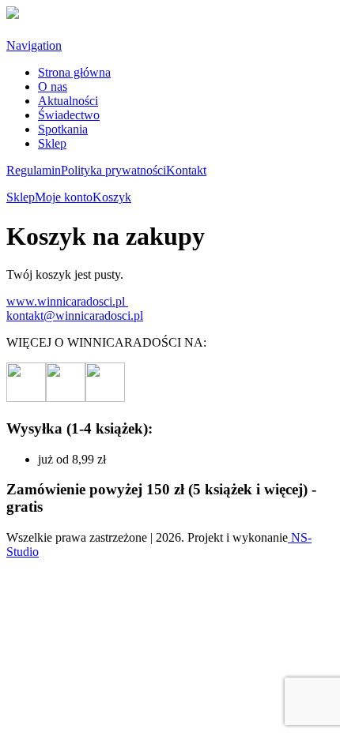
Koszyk (112, 197)
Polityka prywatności (113, 170)
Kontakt (186, 170)
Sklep (52, 143)
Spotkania (63, 129)
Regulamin (33, 170)
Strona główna (74, 72)
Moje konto (64, 197)
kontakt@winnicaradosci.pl (74, 315)
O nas (52, 86)
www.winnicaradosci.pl (67, 301)
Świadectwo (69, 115)
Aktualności (68, 100)
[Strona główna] (12, 14)
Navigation (34, 45)
